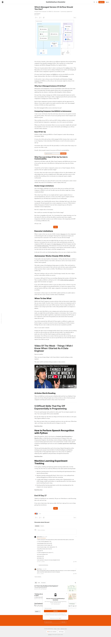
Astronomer (65, 76)
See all (36, 611)
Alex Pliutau (39, 569)
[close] (67, 593)
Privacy (55, 628)
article (43, 215)
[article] (55, 588)
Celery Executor (57, 244)
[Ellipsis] (76, 537)
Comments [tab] (37, 525)
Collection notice (63, 628)
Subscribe (101, 2)
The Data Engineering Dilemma (40, 587)
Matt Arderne (39, 536)
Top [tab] (35, 582)
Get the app (61, 631)
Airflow (67, 68)
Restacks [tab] (42, 525)
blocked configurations (43, 246)
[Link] (33, 86)
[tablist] (39, 526)
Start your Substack (52, 631)
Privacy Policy (64, 614)
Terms (58, 628)
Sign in (107, 2)
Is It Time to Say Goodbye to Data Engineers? (46, 586)
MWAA (55, 74)
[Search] (94, 2)
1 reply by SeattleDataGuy (43, 565)
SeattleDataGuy (37, 13)
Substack (50, 634)
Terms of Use (61, 613)
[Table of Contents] (1, 318)
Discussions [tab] (43, 582)
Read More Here (38, 426)
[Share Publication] (97, 2)
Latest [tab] (39, 582)
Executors (63, 234)
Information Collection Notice (55, 614)
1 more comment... (38, 576)
